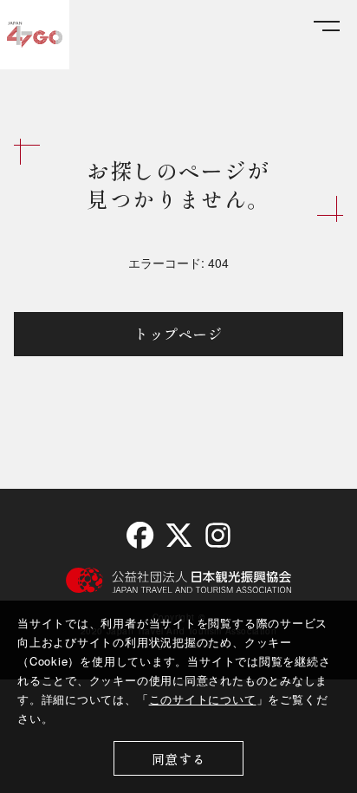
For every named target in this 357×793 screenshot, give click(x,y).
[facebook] (140, 535)
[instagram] (217, 535)
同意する (179, 759)
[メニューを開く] (327, 26)
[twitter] (179, 535)
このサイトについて (202, 699)
